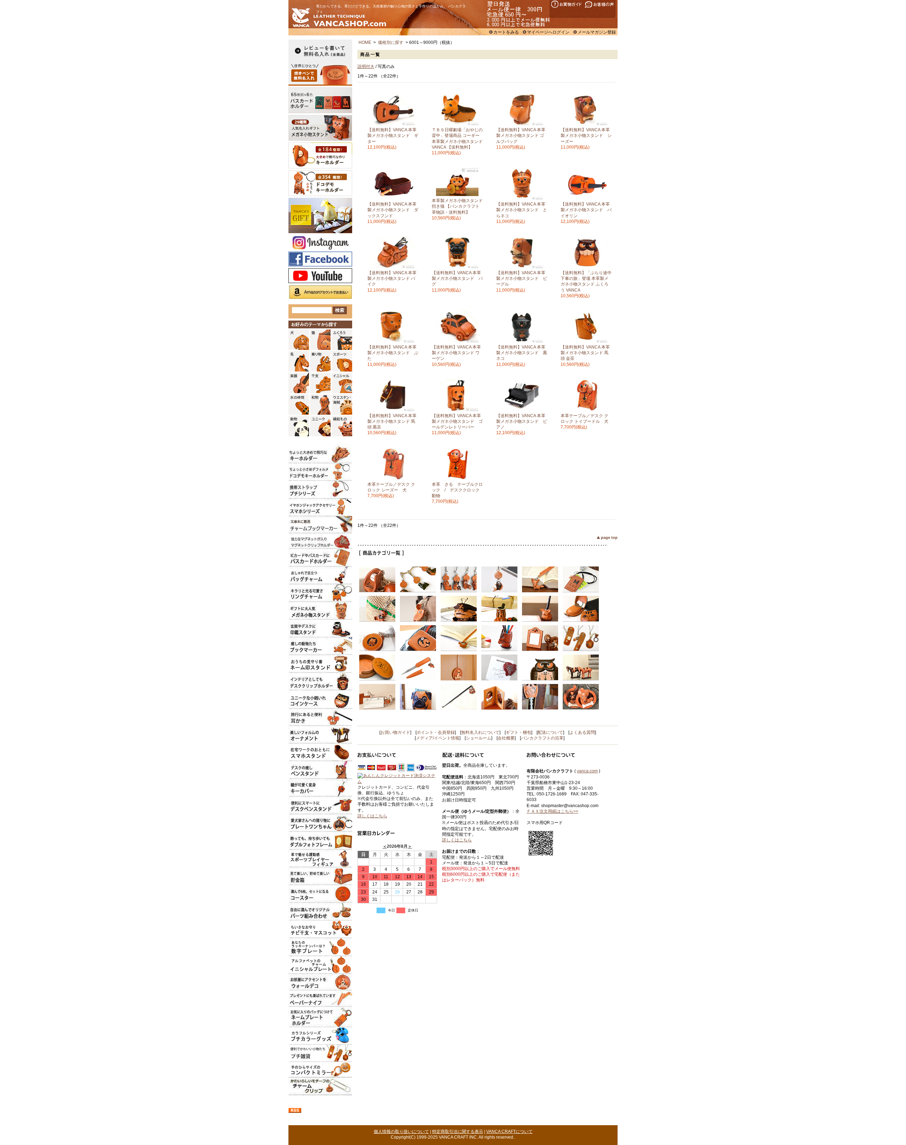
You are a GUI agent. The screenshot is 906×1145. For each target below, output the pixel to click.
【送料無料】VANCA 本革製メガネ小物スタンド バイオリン (586, 210)
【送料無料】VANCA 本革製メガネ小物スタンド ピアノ (521, 421)
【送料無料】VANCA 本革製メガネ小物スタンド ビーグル (521, 278)
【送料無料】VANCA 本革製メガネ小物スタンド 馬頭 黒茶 (392, 421)
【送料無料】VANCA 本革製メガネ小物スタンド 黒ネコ (521, 353)
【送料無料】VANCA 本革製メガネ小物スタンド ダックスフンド (392, 210)
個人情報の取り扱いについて (401, 1131)
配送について (550, 732)
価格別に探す (390, 42)
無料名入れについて (480, 732)
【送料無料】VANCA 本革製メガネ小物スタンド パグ (457, 278)
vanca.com (587, 771)
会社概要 (506, 738)
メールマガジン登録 (597, 32)
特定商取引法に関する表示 (457, 1131)
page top (609, 537)
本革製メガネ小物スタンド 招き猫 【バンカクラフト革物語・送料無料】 (457, 206)
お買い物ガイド (395, 732)
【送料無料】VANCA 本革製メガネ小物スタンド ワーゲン (456, 353)
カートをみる (506, 32)
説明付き (365, 66)
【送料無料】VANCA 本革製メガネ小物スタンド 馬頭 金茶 (585, 353)
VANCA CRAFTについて (509, 1131)
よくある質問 (582, 732)
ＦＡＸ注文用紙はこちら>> (552, 811)
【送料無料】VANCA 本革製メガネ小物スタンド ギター (392, 135)
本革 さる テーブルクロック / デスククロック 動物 (458, 490)
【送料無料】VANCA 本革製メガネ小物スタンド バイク (392, 278)
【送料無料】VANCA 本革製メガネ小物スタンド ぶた (392, 353)
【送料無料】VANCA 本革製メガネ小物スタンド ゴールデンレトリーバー (457, 421)
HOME (365, 42)
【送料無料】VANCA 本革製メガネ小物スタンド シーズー (586, 135)
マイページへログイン (548, 32)
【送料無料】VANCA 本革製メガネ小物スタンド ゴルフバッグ (520, 135)
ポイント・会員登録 (436, 732)
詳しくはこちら (372, 815)
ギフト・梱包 (518, 732)
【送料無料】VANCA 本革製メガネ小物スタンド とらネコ (521, 210)
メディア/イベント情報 (437, 738)
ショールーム (478, 738)
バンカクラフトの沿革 (542, 738)
